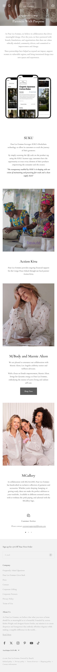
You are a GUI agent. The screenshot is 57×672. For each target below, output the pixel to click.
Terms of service (32, 661)
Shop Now (28, 391)
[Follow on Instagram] (18, 643)
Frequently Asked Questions (14, 570)
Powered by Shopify (27, 658)
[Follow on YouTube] (31, 643)
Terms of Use (8, 603)
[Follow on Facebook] (4, 643)
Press (4, 580)
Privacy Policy (8, 599)
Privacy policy (19, 661)
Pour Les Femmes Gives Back (14, 575)
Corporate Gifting (10, 589)
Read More (7, 634)
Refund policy (7, 661)
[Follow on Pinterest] (25, 643)
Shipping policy (45, 661)
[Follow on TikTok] (38, 643)
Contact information (10, 664)
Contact (6, 584)
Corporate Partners (10, 594)
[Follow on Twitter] (11, 643)
